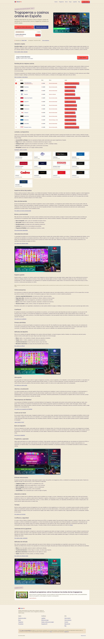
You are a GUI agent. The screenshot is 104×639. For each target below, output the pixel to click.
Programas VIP (44, 623)
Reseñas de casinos (41, 27)
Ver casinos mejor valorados (20, 538)
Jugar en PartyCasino (71, 108)
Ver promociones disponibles (21, 230)
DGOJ (71, 525)
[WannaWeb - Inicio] (19, 2)
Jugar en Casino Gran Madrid (72, 97)
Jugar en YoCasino (70, 112)
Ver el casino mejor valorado (21, 51)
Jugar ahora (85, 1)
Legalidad (75, 1)
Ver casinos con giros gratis (20, 385)
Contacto (66, 621)
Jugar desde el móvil (19, 422)
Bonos (66, 1)
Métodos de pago (44, 620)
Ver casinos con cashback (20, 319)
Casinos (55, 1)
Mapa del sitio (67, 623)
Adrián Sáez (24, 40)
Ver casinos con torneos (19, 514)
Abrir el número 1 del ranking (21, 77)
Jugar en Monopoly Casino (72, 127)
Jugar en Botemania (70, 119)
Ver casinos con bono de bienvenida (22, 210)
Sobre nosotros (67, 618)
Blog (79, 1)
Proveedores (20, 623)
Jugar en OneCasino (70, 116)
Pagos (70, 1)
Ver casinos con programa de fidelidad (23, 409)
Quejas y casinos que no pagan (47, 621)
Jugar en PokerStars (70, 86)
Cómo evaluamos (45, 40)
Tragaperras (61, 1)
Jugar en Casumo (70, 90)
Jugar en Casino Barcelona (24, 27)
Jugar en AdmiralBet (70, 123)
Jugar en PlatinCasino (71, 105)
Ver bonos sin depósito (19, 435)
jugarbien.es (67, 631)
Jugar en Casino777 (70, 101)
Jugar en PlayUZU (70, 94)
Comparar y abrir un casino (20, 149)
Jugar (37, 34)
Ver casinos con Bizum (19, 345)
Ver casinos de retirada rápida (21, 243)
